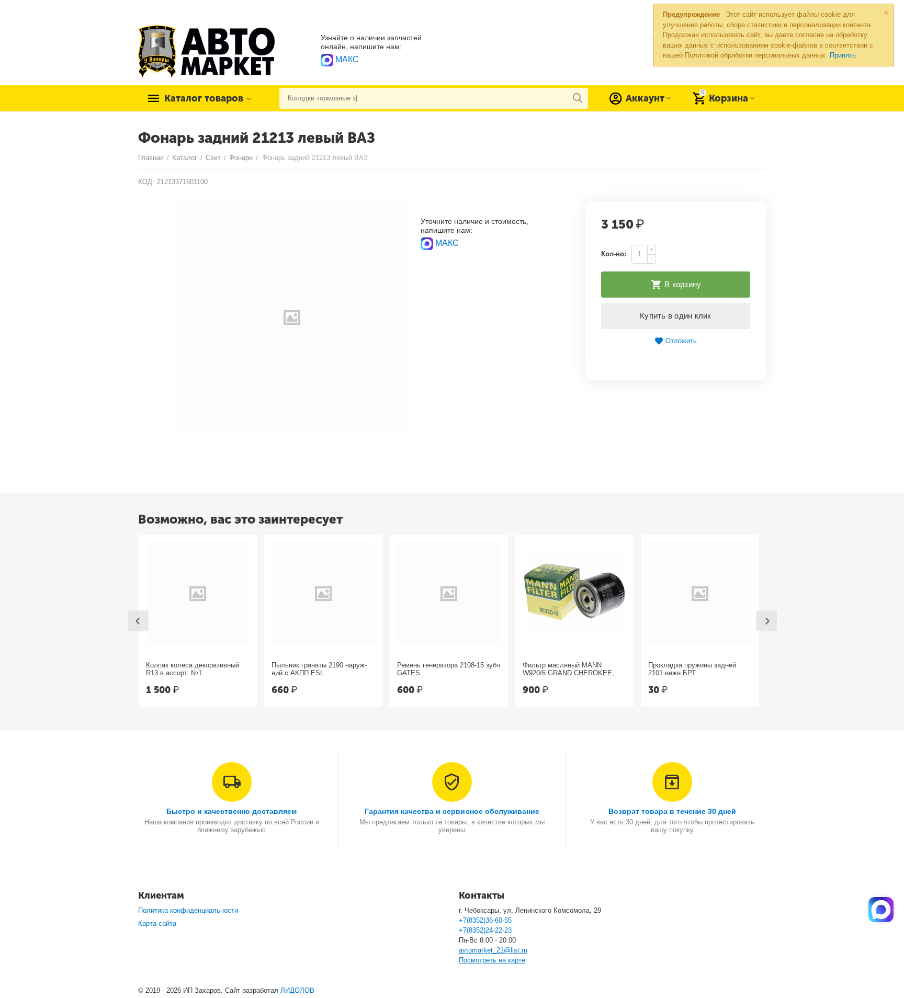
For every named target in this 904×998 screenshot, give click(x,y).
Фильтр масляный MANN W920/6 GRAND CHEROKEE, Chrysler (568, 669)
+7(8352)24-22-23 (485, 930)
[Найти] (577, 98)
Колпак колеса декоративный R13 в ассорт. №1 (192, 669)
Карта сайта (157, 923)
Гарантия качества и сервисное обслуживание (452, 811)
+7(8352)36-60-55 (485, 920)
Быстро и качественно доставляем (231, 811)
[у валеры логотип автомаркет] (206, 50)
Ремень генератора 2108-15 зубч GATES (448, 669)
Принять (843, 55)
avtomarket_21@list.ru (493, 950)
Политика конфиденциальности (188, 910)
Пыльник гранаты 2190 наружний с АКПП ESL (319, 669)
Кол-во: (613, 254)
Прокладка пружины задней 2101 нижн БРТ (692, 669)
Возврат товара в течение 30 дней (672, 811)
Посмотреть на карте (492, 960)
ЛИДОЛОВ (297, 990)
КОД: (146, 182)
